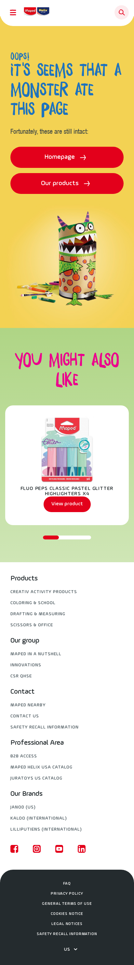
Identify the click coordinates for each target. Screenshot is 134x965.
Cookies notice (67, 914)
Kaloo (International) (38, 818)
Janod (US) (23, 807)
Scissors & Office (31, 625)
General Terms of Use (67, 904)
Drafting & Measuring (37, 614)
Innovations (25, 665)
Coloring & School (33, 603)
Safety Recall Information (44, 727)
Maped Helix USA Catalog (41, 767)
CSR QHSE (21, 676)
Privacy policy (67, 894)
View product (67, 504)
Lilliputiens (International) (46, 829)
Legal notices (66, 924)
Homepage (60, 157)
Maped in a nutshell (35, 654)
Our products (60, 183)
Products (24, 578)
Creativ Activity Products (43, 592)
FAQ (67, 884)
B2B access (23, 756)
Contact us (24, 716)
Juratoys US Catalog (36, 778)
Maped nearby (28, 705)
